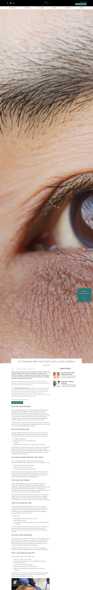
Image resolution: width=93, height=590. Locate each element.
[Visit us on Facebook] (7, 3)
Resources (68, 7)
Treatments (12, 7)
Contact (81, 7)
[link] (12, 369)
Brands (54, 7)
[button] (81, 4)
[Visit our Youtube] (10, 3)
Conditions (27, 7)
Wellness (41, 7)
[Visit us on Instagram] (14, 3)
